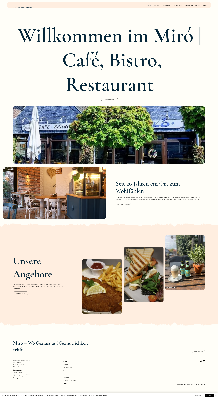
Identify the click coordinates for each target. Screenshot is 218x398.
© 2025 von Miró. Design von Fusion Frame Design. (191, 384)
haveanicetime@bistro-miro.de (21, 360)
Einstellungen (199, 395)
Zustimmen (209, 395)
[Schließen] (216, 395)
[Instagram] (201, 361)
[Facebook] (204, 361)
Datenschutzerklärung (101, 395)
